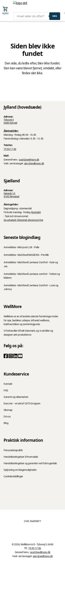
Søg (54, 16)
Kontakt (8, 383)
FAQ (6, 390)
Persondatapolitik (13, 450)
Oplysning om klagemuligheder (20, 469)
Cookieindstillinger (13, 476)
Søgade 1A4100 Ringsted (11, 195)
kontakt (36, 212)
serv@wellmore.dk (34, 163)
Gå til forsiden (32, 83)
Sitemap (8, 410)
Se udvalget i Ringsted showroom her (23, 220)
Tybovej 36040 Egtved (10, 121)
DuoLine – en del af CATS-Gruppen (22, 403)
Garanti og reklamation (16, 397)
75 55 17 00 (10, 149)
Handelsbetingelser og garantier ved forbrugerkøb (30, 463)
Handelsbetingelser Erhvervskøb (21, 456)
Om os (7, 416)
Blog (6, 423)
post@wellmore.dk (29, 159)
